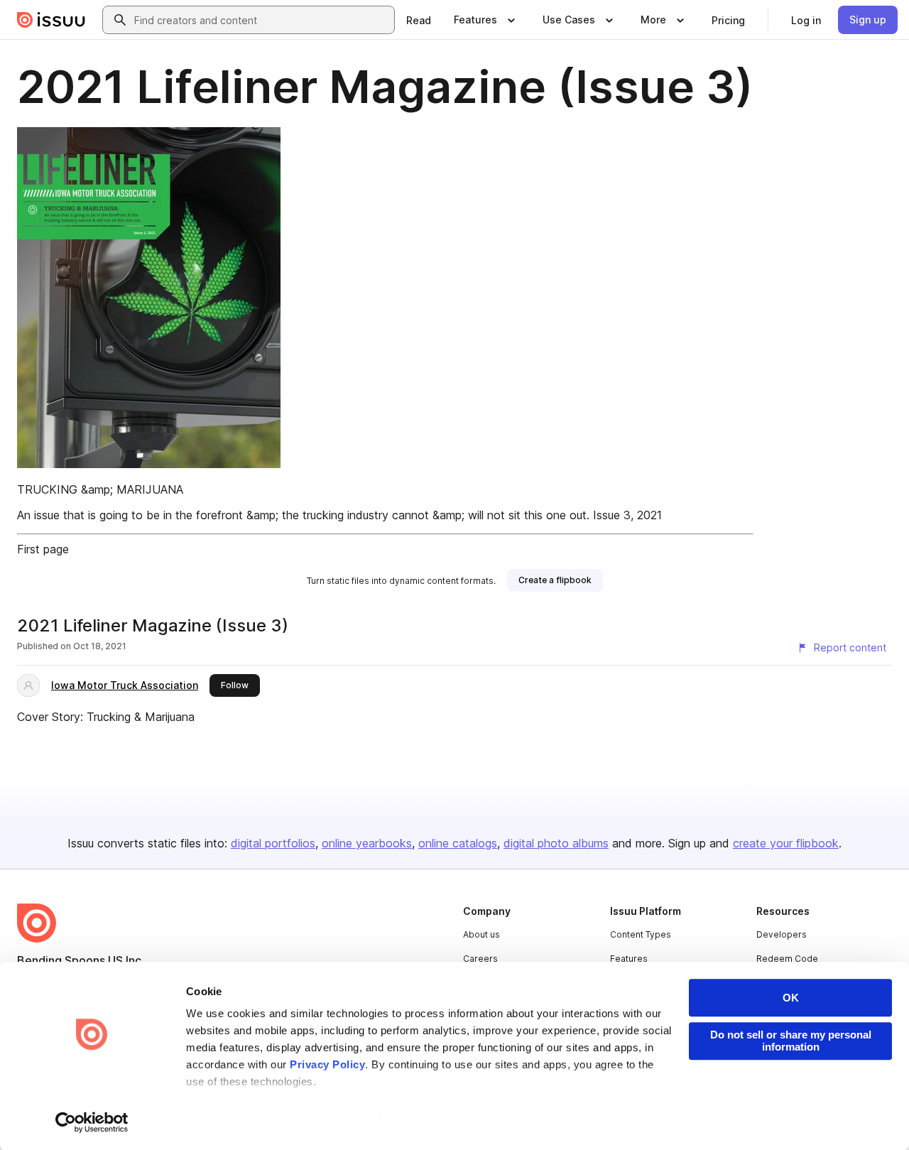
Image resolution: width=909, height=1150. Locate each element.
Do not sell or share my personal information (790, 1041)
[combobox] (261, 19)
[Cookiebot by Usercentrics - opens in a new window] (92, 1122)
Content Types (640, 934)
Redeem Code (787, 958)
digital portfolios (273, 843)
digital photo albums (556, 843)
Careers (480, 958)
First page (43, 549)
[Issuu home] (51, 20)
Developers (781, 934)
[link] (418, 20)
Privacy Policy (327, 1064)
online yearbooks (367, 843)
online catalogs (457, 843)
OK (791, 998)
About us (481, 934)
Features (629, 958)
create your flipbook (786, 843)
